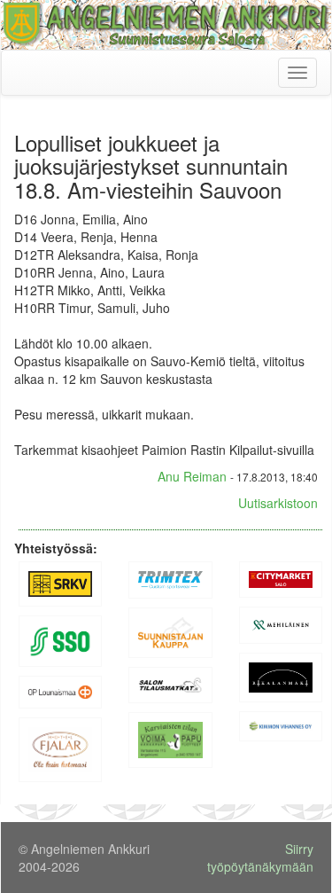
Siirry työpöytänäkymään (260, 857)
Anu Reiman (192, 476)
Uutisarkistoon (278, 503)
